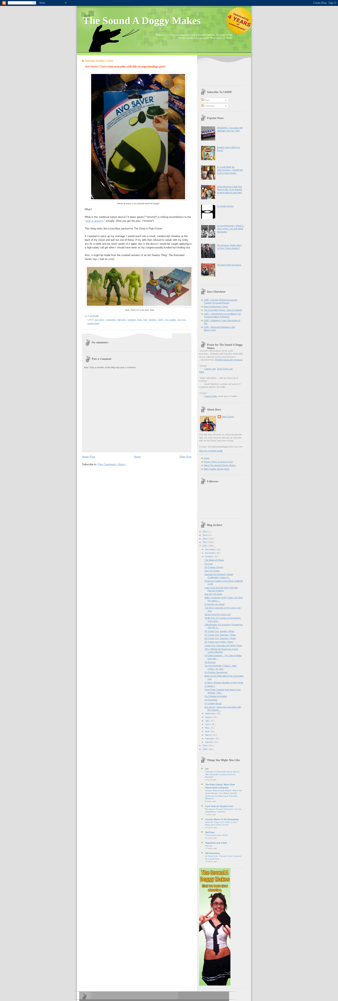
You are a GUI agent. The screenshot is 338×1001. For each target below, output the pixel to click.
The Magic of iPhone (214, 560)
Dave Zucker (228, 416)
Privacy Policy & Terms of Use (218, 462)
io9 (206, 769)
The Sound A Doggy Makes (142, 20)
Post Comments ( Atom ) (112, 464)
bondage (132, 319)
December (210, 549)
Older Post (185, 456)
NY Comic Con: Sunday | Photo (219, 631)
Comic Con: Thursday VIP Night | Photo (223, 645)
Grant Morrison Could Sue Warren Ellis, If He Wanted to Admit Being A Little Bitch (229, 189)
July (207, 721)
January (209, 742)
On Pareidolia (211, 700)
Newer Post (88, 456)
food (140, 319)
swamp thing (93, 323)
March (208, 735)
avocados (111, 319)
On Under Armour (225, 206)
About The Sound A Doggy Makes (220, 465)
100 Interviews (212, 853)
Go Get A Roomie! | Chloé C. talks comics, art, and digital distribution (230, 229)
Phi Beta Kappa (229, 360)
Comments (209, 106)
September (210, 713)
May (207, 728)
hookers (153, 319)
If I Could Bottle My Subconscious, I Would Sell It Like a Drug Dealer (230, 170)
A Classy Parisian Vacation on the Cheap (224, 682)
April (207, 731)
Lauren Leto (210, 369)
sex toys (181, 319)
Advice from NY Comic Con (218, 614)
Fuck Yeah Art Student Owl (219, 806)
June (207, 724)
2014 (205, 535)
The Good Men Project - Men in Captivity (223, 310)
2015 (205, 531)
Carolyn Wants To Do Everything (222, 819)
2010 (205, 745)
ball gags (121, 319)
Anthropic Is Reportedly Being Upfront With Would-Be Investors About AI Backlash (222, 774)
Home (137, 456)
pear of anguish (94, 220)
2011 (205, 546)
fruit (145, 319)
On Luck (209, 564)
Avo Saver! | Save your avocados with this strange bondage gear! (125, 66)
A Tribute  (210, 686)
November (210, 553)
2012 (205, 542)
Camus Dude (210, 396)
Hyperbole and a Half (216, 843)
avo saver (100, 319)
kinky (161, 319)
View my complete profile (211, 451)
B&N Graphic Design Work (216, 469)
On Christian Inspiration (216, 696)
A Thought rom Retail (214, 604)
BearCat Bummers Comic (216, 306)
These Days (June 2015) (216, 835)
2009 (205, 749)
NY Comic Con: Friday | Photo (219, 642)
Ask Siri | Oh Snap (213, 594)
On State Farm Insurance (229, 265)
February (209, 738)
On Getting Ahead (213, 703)
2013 (205, 538)
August (208, 717)
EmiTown (210, 832)
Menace (208, 846)
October (209, 556)
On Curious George (214, 567)
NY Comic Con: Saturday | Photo (220, 635)
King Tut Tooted (212, 571)
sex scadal (170, 319)
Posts (207, 100)
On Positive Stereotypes (216, 672)
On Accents (210, 662)
